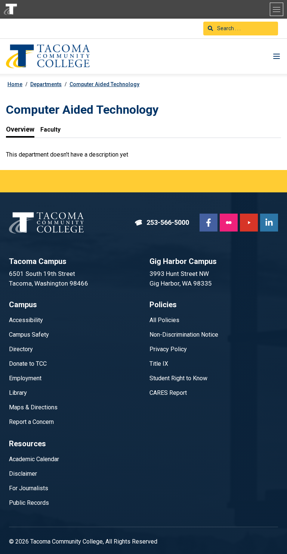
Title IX (158, 363)
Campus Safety (29, 334)
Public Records (29, 502)
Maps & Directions (33, 407)
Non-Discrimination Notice (183, 334)
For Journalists (28, 488)
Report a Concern (31, 421)
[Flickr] (229, 223)
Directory (21, 349)
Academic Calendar (34, 459)
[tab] (20, 130)
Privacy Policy (168, 349)
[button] (276, 9)
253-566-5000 (162, 222)
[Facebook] (208, 223)
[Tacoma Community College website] (46, 223)
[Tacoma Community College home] (10, 9)
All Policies (164, 320)
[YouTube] (249, 223)
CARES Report (168, 392)
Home (14, 84)
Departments (46, 84)
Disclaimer (23, 473)
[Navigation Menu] (276, 56)
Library (18, 392)
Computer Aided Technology (104, 84)
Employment (25, 378)
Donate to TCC (28, 363)
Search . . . (228, 28)
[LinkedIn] (269, 223)
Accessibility (26, 320)
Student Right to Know (178, 378)
